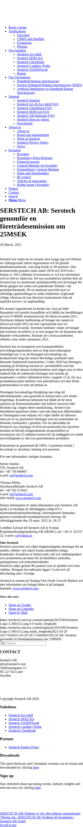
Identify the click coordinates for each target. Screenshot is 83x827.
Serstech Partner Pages (24, 747)
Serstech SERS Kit (21, 719)
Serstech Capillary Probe (25, 727)
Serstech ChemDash (22, 730)
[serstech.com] (32, 20)
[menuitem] (46, 27)
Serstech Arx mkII (21, 715)
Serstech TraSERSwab (24, 723)
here (36, 767)
